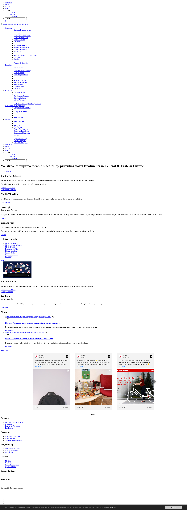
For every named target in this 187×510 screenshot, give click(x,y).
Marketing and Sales (21, 75)
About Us (17, 51)
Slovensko (13, 16)
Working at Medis (20, 121)
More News (5, 350)
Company (8, 28)
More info (113, 507)
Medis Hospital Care (21, 38)
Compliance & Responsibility (15, 106)
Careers (7, 119)
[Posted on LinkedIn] (66, 356)
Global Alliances (19, 100)
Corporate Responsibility (22, 108)
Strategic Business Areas (22, 30)
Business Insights (20, 98)
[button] (33, 381)
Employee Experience (21, 131)
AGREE (173, 507)
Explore (3, 218)
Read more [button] (38, 366)
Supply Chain (18, 84)
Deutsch (12, 14)
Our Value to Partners (21, 96)
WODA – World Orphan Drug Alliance (27, 104)
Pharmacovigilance (20, 82)
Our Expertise (18, 67)
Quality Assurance (20, 86)
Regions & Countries (21, 63)
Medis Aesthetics (19, 40)
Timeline (17, 59)
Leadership (17, 42)
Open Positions (10, 467)
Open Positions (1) (20, 139)
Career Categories (20, 141)
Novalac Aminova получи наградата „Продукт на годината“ (33, 323)
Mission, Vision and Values (14, 422)
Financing (17, 88)
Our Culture (18, 127)
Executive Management (22, 47)
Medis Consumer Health (22, 36)
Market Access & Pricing (22, 71)
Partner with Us (19, 92)
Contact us (8, 3)
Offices (7, 6)
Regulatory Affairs (20, 80)
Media (7, 5)
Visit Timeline (5, 203)
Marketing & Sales (11, 243)
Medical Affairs (19, 73)
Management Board (20, 45)
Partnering (8, 90)
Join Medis (4, 307)
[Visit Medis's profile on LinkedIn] (37, 356)
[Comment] (40, 407)
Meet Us (17, 125)
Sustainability (18, 117)
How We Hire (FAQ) (21, 143)
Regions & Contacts (8, 188)
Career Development (21, 129)
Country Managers (20, 49)
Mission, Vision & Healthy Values (25, 55)
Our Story (17, 57)
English (12, 12)
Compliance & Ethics (21, 111)
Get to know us (6, 171)
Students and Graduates (22, 133)
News (7, 8)
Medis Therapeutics (20, 34)
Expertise (8, 65)
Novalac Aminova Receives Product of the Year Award (29, 339)
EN (9, 11)
